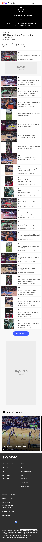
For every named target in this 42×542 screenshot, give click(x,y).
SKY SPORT (6, 467)
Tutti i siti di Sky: (8, 463)
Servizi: (23, 463)
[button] (7, 45)
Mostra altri (21, 333)
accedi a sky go (8, 522)
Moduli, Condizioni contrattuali (28, 529)
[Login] (33, 2)
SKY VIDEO (6, 475)
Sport (4, 32)
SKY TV (23, 467)
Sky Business (26, 471)
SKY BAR (24, 479)
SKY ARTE (5, 479)
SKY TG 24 (6, 471)
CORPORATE (6, 515)
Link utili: (5, 490)
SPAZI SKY (24, 483)
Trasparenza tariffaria (8, 532)
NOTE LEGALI (6, 502)
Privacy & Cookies (7, 530)
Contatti (24, 532)
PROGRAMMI (25, 486)
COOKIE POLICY (7, 498)
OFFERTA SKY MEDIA (9, 511)
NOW (22, 475)
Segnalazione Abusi (22, 537)
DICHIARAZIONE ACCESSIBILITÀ (7, 506)
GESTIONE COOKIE (8, 494)
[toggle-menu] (38, 2)
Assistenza (18, 532)
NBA (9, 32)
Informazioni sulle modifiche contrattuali (24, 530)
